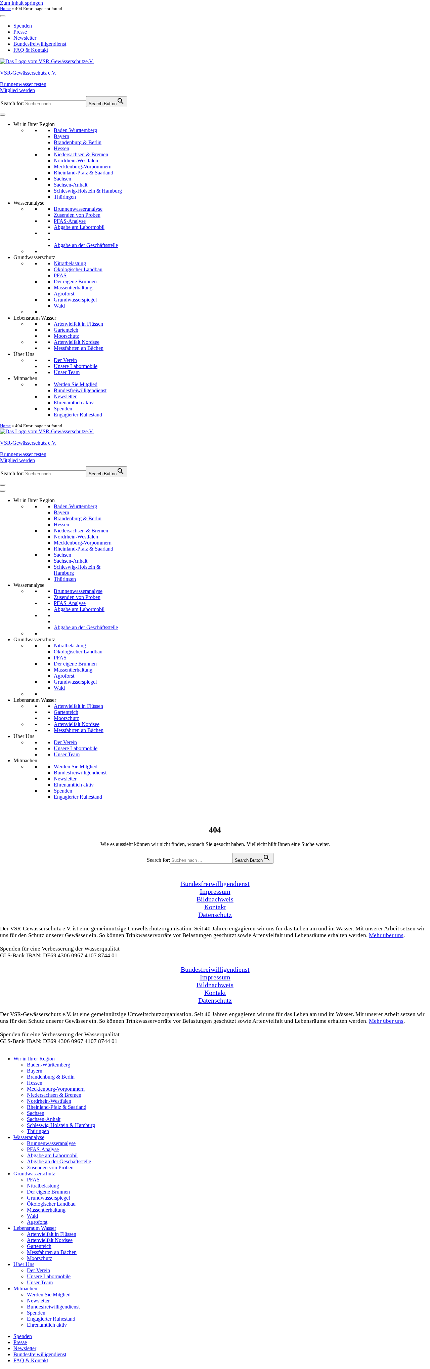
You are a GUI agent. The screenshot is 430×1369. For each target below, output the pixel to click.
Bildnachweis (215, 899)
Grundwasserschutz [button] (34, 257)
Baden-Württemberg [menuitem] (48, 1065)
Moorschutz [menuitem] (39, 1258)
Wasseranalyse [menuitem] (28, 1137)
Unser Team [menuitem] (40, 1282)
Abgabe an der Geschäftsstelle (86, 245)
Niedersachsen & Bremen (81, 154)
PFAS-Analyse (70, 221)
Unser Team (67, 372)
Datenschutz (215, 914)
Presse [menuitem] (20, 1342)
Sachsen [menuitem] (35, 1113)
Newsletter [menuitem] (38, 1300)
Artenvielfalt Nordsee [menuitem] (50, 1240)
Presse (20, 32)
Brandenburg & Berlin (77, 142)
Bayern (61, 136)
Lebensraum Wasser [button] (34, 318)
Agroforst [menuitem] (37, 1222)
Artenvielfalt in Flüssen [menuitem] (51, 1234)
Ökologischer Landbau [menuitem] (51, 1204)
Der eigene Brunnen (75, 281)
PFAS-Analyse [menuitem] (43, 1149)
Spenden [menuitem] (36, 1313)
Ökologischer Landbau (78, 269)
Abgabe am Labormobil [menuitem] (52, 1155)
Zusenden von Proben (77, 215)
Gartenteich (66, 330)
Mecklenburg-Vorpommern (83, 166)
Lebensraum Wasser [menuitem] (34, 1228)
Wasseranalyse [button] (28, 203)
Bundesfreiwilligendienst (39, 44)
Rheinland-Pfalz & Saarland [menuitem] (56, 1107)
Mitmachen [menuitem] (25, 1288)
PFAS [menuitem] (33, 1179)
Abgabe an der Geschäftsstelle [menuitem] (59, 1161)
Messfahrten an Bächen (78, 348)
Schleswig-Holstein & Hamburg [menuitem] (61, 1125)
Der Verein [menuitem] (38, 1270)
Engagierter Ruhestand (78, 414)
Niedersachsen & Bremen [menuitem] (54, 1095)
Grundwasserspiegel (75, 300)
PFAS (60, 275)
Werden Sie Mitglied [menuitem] (49, 1294)
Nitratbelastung (70, 263)
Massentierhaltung (73, 287)
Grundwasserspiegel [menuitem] (48, 1198)
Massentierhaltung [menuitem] (46, 1210)
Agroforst (64, 293)
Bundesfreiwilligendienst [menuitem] (53, 1307)
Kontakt (215, 907)
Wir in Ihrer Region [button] (34, 124)
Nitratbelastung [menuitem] (43, 1186)
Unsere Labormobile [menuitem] (49, 1276)
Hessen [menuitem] (34, 1083)
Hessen (61, 148)
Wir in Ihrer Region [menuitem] (34, 1058)
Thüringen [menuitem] (38, 1131)
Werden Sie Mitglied (75, 384)
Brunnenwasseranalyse (78, 209)
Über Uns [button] (23, 354)
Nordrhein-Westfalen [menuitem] (49, 1101)
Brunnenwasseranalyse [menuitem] (51, 1143)
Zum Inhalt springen (21, 3)
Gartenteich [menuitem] (39, 1246)
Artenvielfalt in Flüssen (78, 324)
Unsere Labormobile (75, 366)
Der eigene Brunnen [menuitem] (48, 1192)
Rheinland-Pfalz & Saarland (83, 172)
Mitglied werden (17, 90)
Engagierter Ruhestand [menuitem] (51, 1319)
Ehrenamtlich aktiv (74, 402)
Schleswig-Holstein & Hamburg (88, 191)
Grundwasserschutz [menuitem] (34, 1173)
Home (5, 8)
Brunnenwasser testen (23, 84)
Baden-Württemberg (75, 130)
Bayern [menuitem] (34, 1071)
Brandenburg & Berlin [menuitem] (51, 1077)
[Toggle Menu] (2, 16)
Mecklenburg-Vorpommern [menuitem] (56, 1089)
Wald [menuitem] (32, 1216)
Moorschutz (66, 336)
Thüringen (65, 197)
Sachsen (62, 179)
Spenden (22, 26)
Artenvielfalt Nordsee (76, 342)
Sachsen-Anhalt (70, 185)
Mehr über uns (386, 935)
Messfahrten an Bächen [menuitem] (52, 1252)
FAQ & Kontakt (30, 50)
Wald (59, 306)
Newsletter (24, 38)
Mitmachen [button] (25, 378)
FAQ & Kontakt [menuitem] (30, 1360)
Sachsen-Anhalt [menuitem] (43, 1119)
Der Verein (65, 360)
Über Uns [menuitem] (23, 1264)
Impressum (215, 891)
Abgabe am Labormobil (79, 227)
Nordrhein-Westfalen (76, 160)
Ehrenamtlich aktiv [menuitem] (47, 1325)
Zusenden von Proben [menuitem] (50, 1167)
